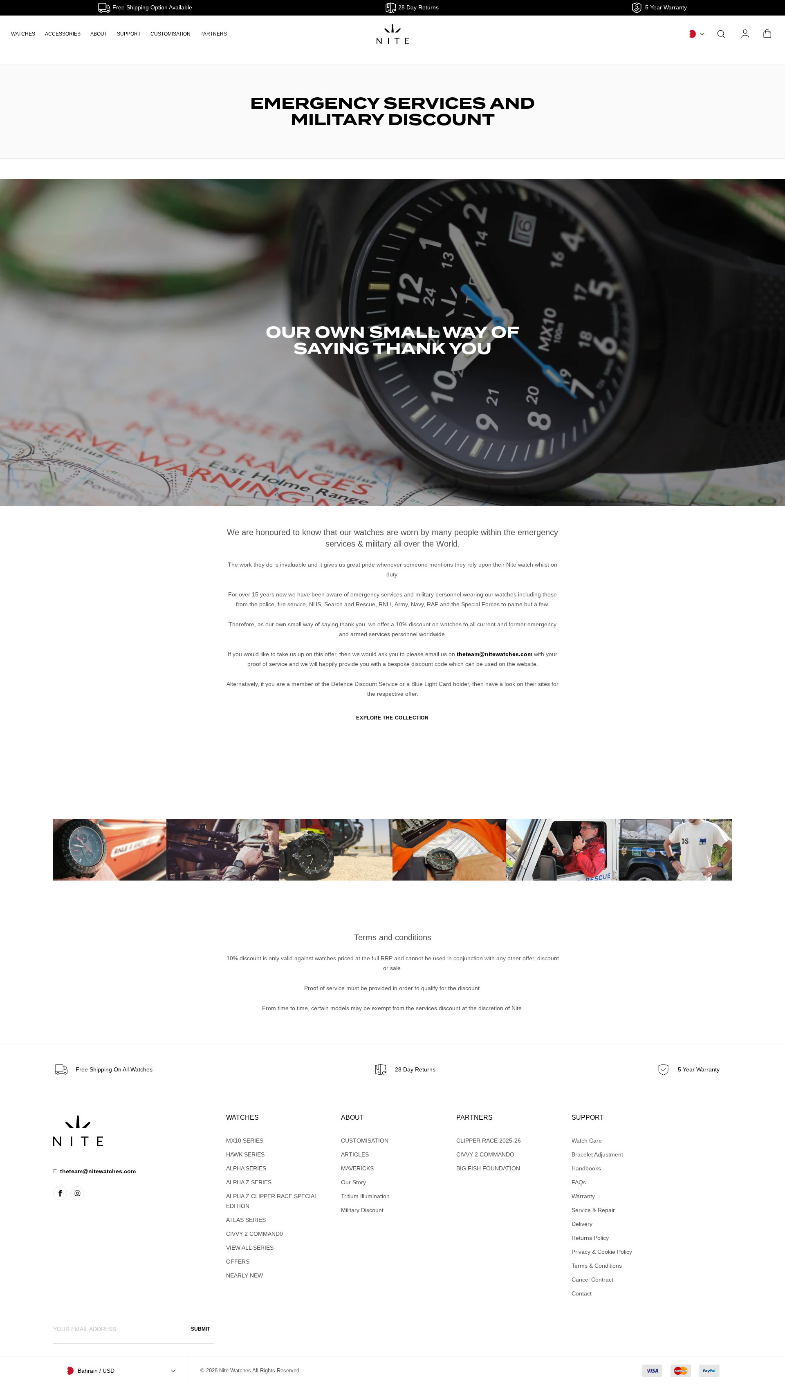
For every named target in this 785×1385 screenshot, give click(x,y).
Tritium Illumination (365, 1196)
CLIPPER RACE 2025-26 (488, 1140)
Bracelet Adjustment (597, 1154)
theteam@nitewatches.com (494, 654)
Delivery (582, 1224)
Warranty (583, 1196)
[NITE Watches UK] (393, 34)
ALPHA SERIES (246, 1168)
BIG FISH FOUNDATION (488, 1168)
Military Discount (362, 1210)
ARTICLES (355, 1154)
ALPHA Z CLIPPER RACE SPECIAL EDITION (271, 1201)
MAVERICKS (357, 1168)
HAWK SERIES (245, 1154)
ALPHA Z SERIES (248, 1182)
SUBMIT (200, 1329)
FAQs (579, 1182)
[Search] (721, 34)
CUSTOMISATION (170, 34)
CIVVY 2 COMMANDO (485, 1154)
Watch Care (587, 1140)
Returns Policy (590, 1238)
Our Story (353, 1182)
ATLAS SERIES (246, 1220)
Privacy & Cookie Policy (602, 1251)
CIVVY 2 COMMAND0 (254, 1233)
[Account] (746, 34)
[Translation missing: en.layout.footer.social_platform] (60, 1193)
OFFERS (237, 1261)
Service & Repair (593, 1210)
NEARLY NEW (244, 1275)
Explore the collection (392, 718)
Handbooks (586, 1168)
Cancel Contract (592, 1279)
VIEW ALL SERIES (250, 1247)
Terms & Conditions (597, 1265)
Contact (582, 1293)
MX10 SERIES (244, 1140)
